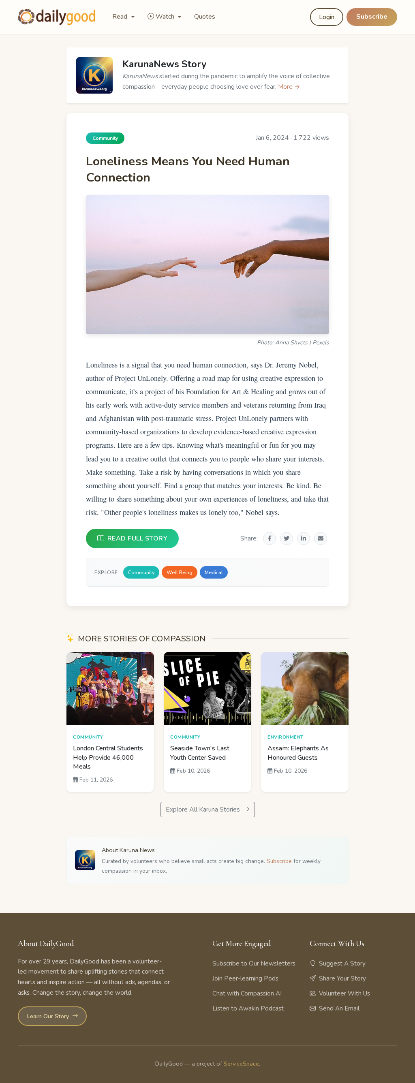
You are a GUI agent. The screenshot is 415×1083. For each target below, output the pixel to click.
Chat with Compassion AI (247, 993)
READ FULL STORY (137, 538)
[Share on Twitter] (286, 538)
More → (289, 87)
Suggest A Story (342, 963)
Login (326, 17)
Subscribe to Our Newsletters (253, 963)
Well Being (180, 572)
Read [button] (120, 16)
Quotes (204, 16)
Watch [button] (166, 16)
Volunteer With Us (344, 993)
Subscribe (371, 16)
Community (141, 572)
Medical (214, 572)
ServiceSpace (241, 1064)
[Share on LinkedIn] (303, 538)
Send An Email (339, 1008)
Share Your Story (342, 978)
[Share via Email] (320, 538)
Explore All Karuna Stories (204, 809)
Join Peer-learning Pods (245, 978)
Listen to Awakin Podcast (248, 1008)
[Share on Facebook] (269, 538)
